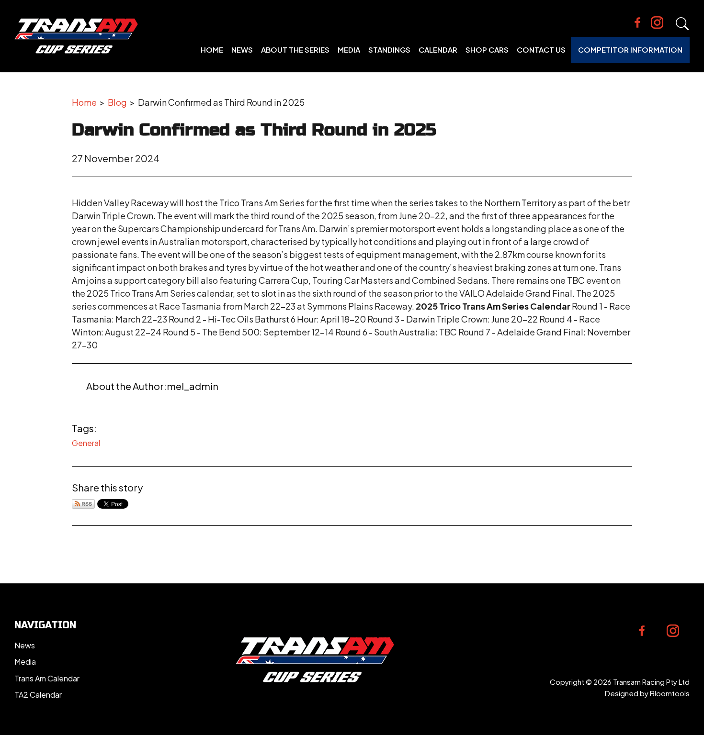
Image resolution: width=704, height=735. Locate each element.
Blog (117, 102)
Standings (389, 49)
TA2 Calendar (38, 694)
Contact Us (541, 49)
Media (349, 49)
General (86, 443)
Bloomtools (670, 693)
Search (682, 24)
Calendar (438, 49)
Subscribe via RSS (83, 504)
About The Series (295, 49)
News (242, 49)
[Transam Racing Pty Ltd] (76, 36)
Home (212, 49)
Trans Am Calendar (46, 678)
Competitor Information (630, 49)
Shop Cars (487, 49)
